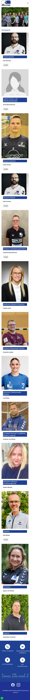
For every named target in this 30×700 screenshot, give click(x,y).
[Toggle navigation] (28, 3)
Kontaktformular (7, 690)
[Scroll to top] (27, 697)
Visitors (15, 692)
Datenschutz (17, 690)
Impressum (25, 690)
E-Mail (6, 65)
